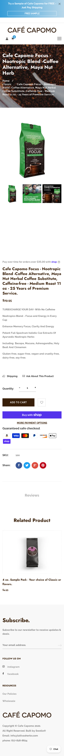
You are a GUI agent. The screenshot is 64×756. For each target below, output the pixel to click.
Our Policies (9, 693)
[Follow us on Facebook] (19, 465)
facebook (13, 674)
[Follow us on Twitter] (27, 465)
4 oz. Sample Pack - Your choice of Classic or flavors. (31, 582)
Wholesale (8, 701)
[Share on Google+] (35, 465)
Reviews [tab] (32, 495)
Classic (6, 84)
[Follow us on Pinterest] (43, 465)
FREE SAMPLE (32, 13)
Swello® (41, 730)
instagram (13, 666)
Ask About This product (40, 376)
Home (6, 81)
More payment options (32, 422)
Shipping (12, 376)
